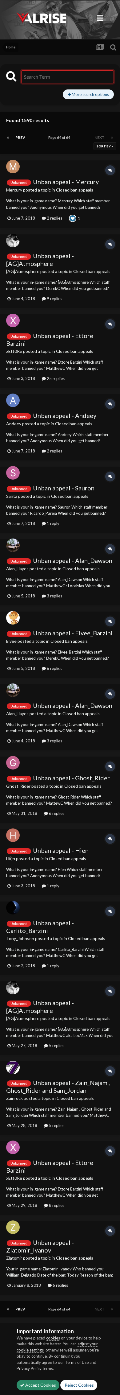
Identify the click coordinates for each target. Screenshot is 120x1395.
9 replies (54, 298)
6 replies (54, 668)
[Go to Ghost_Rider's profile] (13, 763)
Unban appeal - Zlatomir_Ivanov (40, 1246)
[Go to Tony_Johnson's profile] (13, 907)
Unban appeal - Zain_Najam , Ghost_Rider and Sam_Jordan (58, 1086)
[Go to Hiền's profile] (13, 835)
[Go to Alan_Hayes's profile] (13, 545)
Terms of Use (77, 1362)
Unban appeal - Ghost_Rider (71, 778)
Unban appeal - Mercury (66, 181)
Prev (20, 137)
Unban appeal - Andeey (64, 415)
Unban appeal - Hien (61, 850)
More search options (90, 94)
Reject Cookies (79, 1385)
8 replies (56, 1205)
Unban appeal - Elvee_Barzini (73, 633)
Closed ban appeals (74, 189)
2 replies (54, 218)
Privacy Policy (29, 1368)
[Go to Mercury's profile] (13, 166)
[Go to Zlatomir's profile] (13, 1227)
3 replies (54, 595)
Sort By (104, 146)
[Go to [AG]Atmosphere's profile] (13, 240)
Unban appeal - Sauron (63, 488)
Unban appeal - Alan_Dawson (72, 560)
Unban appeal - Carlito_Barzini (40, 926)
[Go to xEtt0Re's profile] (13, 320)
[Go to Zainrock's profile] (13, 1067)
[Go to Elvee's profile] (13, 618)
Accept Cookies (40, 1385)
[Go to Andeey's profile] (13, 400)
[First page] (8, 137)
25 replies (55, 378)
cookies (53, 1337)
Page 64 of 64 (59, 137)
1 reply (52, 523)
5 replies (56, 1045)
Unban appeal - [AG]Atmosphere (40, 259)
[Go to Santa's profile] (13, 473)
